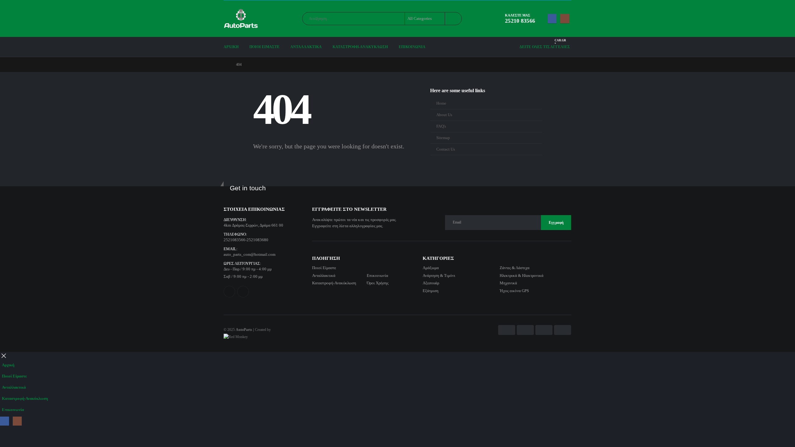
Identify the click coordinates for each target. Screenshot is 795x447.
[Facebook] (551, 18)
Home (441, 103)
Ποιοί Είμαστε (264, 47)
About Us (444, 115)
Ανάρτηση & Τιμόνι (439, 275)
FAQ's (441, 126)
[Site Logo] (241, 19)
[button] (3, 355)
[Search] (452, 18)
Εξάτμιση (430, 290)
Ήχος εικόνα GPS (514, 290)
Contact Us (445, 149)
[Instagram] (564, 18)
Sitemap (443, 138)
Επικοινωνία (412, 47)
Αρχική (231, 47)
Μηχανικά (508, 283)
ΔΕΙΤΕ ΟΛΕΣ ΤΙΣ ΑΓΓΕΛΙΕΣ (545, 45)
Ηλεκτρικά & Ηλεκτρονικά (521, 275)
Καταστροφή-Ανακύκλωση (360, 47)
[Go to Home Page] (225, 64)
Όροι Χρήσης (377, 283)
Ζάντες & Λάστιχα (514, 267)
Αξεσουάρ (431, 283)
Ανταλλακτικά (306, 47)
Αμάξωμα (431, 267)
